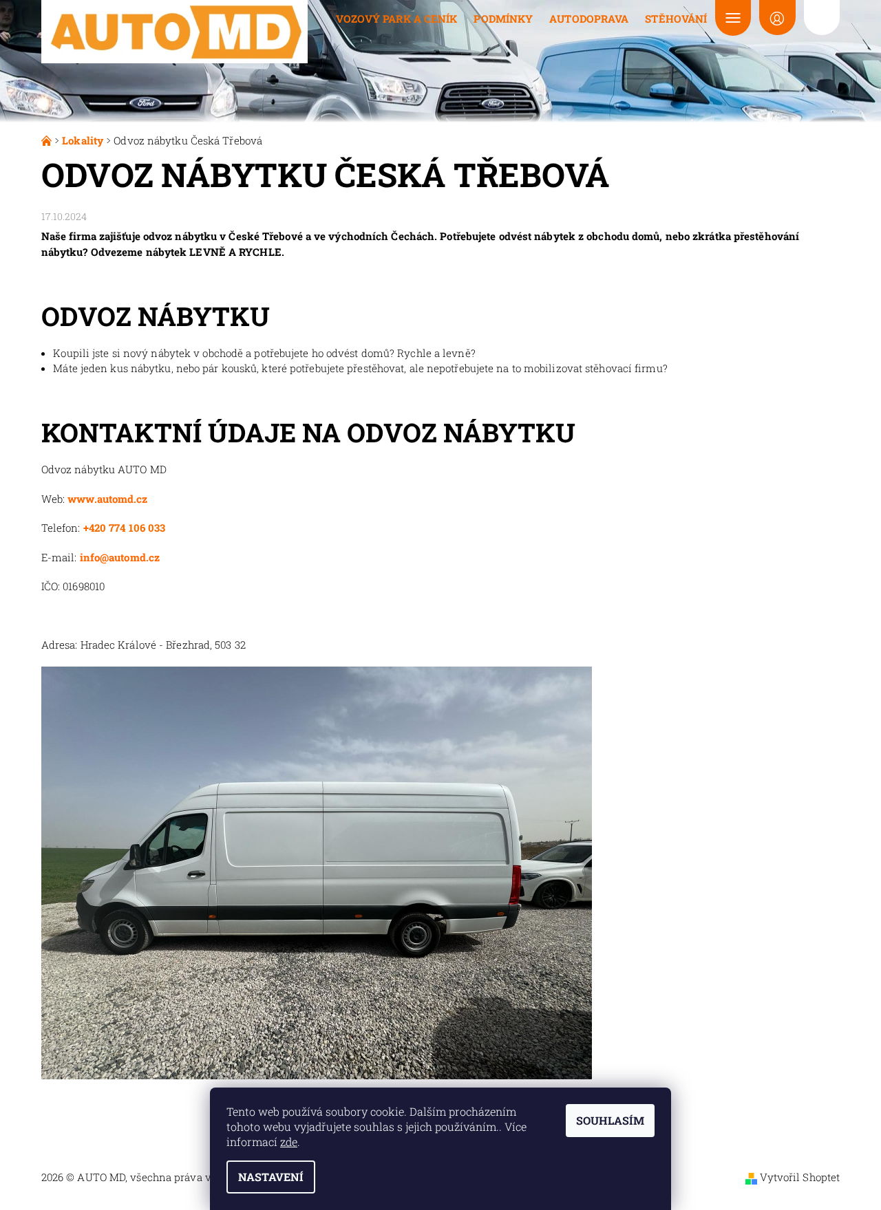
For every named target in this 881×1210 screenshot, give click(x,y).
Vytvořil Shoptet (800, 1177)
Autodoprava (588, 18)
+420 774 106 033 (124, 527)
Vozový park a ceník (397, 18)
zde (288, 1141)
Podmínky (503, 18)
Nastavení (271, 1176)
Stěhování (676, 18)
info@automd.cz (120, 557)
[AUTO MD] (174, 30)
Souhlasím (610, 1120)
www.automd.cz (107, 499)
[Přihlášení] (777, 17)
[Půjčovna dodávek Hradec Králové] (47, 140)
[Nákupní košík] (822, 17)
